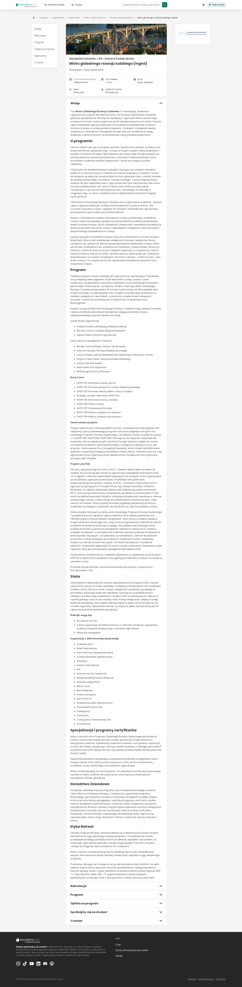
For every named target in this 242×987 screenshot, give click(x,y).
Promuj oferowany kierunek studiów (131, 950)
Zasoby (78, 4)
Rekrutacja (40, 35)
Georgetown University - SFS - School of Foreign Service (101, 58)
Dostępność (221, 979)
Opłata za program (44, 49)
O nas (118, 944)
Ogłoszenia (40, 55)
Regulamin (192, 979)
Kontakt (119, 955)
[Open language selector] (203, 4)
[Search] (164, 4)
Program (39, 42)
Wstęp (37, 28)
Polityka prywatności (206, 979)
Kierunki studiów (56, 4)
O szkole (38, 62)
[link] (157, 17)
